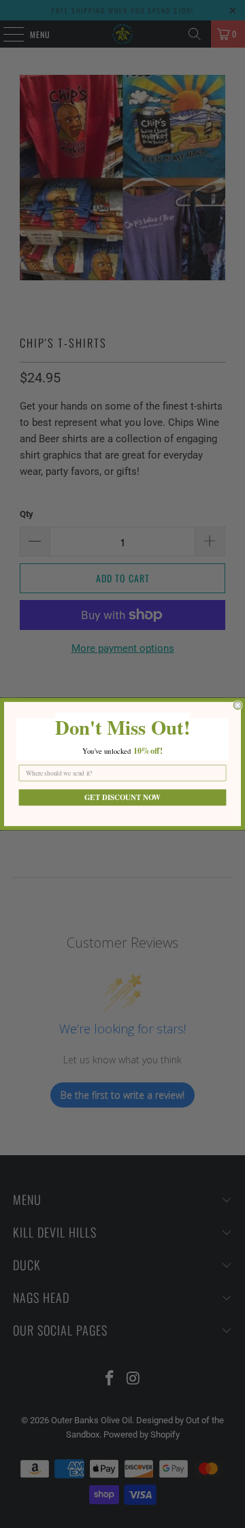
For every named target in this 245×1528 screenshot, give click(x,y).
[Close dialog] (237, 705)
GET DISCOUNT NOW (122, 797)
